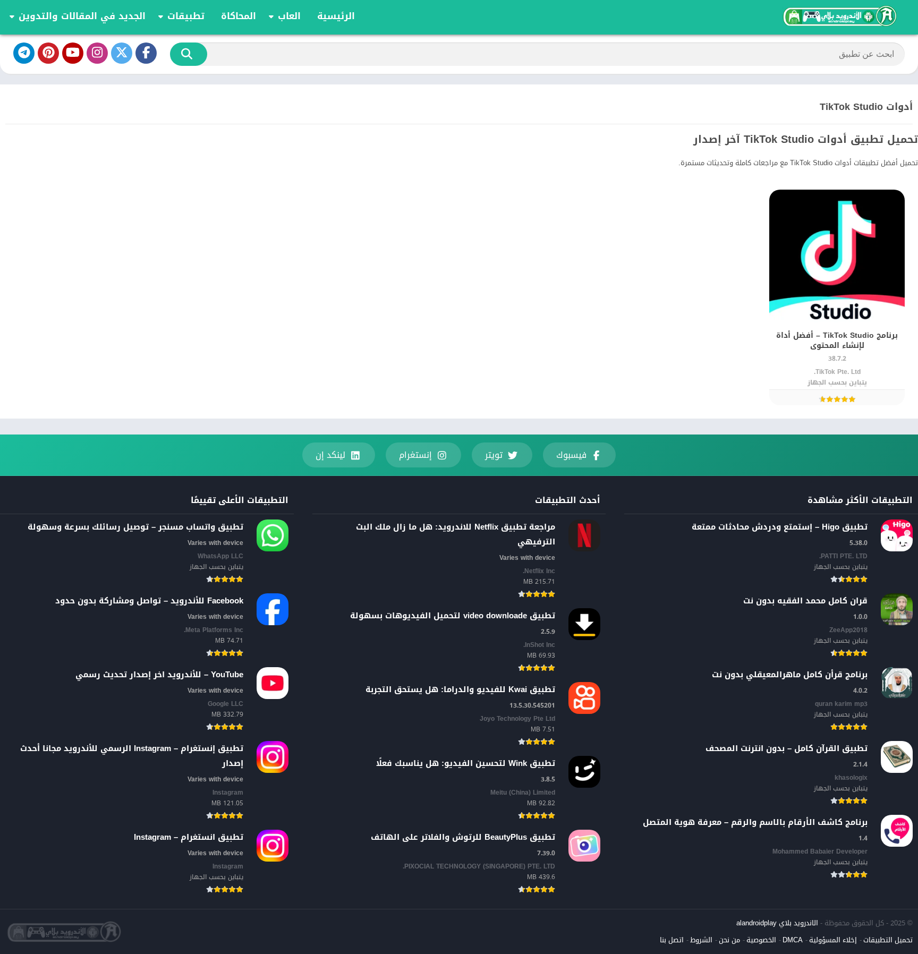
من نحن (729, 940)
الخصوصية (761, 940)
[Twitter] (121, 53)
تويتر (494, 455)
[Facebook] (146, 53)
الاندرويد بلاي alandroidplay (777, 923)
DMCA (793, 940)
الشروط (701, 940)
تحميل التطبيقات (888, 940)
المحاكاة (238, 15)
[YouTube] (72, 53)
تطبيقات (186, 15)
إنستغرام (415, 455)
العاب (289, 15)
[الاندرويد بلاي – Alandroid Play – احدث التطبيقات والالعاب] (839, 16)
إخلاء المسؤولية (833, 940)
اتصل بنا (672, 940)
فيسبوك (571, 455)
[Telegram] (24, 53)
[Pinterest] (48, 53)
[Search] (188, 54)
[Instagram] (97, 53)
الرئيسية (336, 15)
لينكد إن (330, 455)
